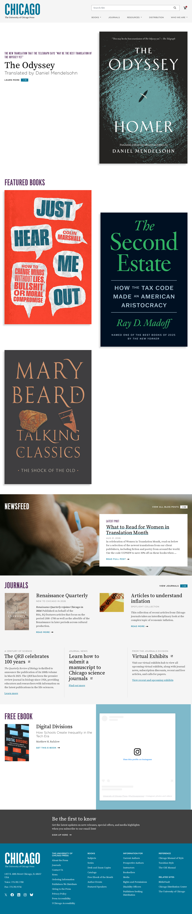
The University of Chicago (172, 891)
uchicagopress (137, 796)
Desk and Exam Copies (99, 867)
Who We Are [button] (178, 17)
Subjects (92, 858)
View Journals (169, 586)
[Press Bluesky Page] (31, 895)
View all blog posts (165, 507)
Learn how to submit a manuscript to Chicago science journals (87, 668)
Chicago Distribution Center (173, 886)
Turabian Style (166, 863)
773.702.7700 (17, 882)
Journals (114, 17)
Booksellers (129, 872)
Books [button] (96, 17)
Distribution (156, 17)
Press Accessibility (61, 898)
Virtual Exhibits (150, 656)
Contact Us (57, 870)
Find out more (77, 685)
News (54, 874)
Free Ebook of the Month (100, 877)
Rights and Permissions (135, 882)
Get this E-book (48, 747)
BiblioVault (164, 882)
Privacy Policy (59, 893)
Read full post (118, 559)
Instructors (128, 867)
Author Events (95, 882)
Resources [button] (133, 17)
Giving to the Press (61, 889)
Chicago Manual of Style (171, 858)
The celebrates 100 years (26, 659)
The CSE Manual (167, 867)
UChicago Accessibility (63, 903)
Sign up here (62, 834)
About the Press (60, 860)
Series (91, 863)
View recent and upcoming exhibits (152, 680)
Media (126, 877)
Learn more (16, 80)
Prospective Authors (133, 863)
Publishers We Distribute (64, 884)
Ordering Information (63, 879)
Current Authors (131, 858)
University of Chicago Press (115, 796)
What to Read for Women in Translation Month (137, 530)
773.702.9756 (15, 887)
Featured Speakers (97, 886)
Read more (45, 632)
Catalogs (92, 872)
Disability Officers (132, 886)
